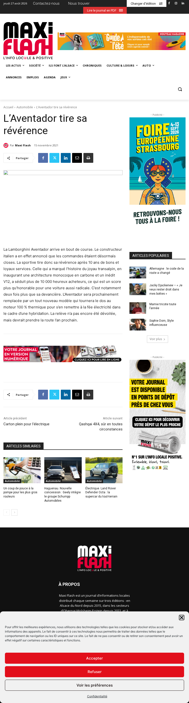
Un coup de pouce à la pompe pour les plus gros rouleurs (20, 492)
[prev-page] (6, 512)
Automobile (24, 107)
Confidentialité (97, 696)
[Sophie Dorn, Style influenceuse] (137, 325)
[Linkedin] (183, 3)
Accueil (8, 107)
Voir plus (156, 339)
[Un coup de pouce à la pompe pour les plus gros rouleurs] (22, 470)
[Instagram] (176, 3)
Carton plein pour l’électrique (26, 424)
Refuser (95, 671)
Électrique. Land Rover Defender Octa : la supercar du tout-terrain (101, 492)
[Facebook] (169, 3)
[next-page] (14, 512)
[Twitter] (54, 158)
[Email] (77, 158)
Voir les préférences (95, 685)
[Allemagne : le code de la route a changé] (137, 272)
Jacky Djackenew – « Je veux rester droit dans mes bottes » (165, 289)
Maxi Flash (23, 145)
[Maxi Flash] (6, 145)
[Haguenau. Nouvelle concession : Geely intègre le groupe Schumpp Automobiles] (62, 470)
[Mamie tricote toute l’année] (137, 308)
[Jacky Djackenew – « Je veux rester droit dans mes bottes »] (137, 289)
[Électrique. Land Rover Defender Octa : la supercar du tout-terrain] (104, 470)
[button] (181, 617)
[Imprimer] (88, 158)
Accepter (94, 658)
